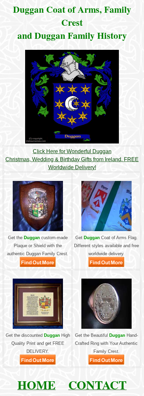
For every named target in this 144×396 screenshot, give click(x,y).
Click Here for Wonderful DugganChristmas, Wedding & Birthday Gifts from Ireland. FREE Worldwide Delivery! (72, 159)
